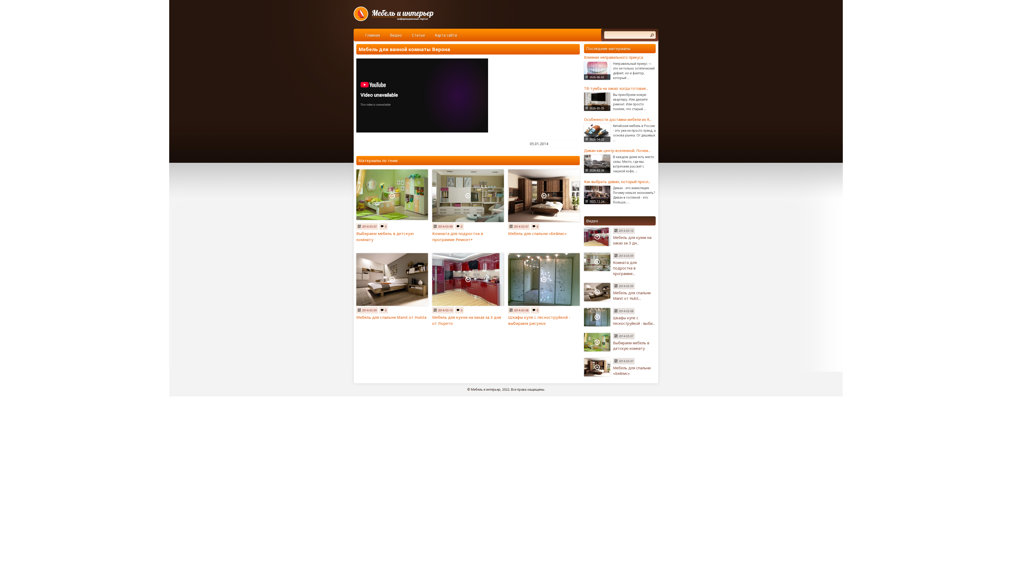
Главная (372, 35)
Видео (396, 35)
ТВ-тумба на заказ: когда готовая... (616, 88)
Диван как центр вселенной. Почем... (617, 150)
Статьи (418, 35)
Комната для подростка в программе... (625, 268)
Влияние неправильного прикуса (613, 57)
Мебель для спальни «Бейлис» (537, 233)
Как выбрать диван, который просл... (617, 181)
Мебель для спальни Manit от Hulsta (391, 317)
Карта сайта (446, 35)
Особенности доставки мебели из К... (618, 119)
